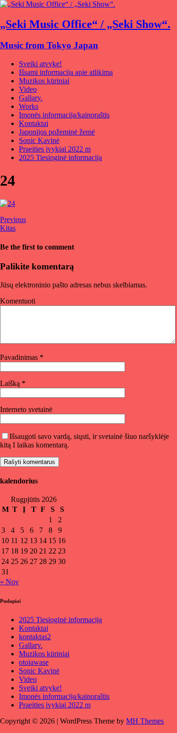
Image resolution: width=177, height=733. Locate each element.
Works (28, 106)
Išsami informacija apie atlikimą (66, 72)
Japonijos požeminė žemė (57, 132)
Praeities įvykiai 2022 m (55, 149)
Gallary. (30, 98)
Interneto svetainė (26, 409)
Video (28, 89)
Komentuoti (17, 301)
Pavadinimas (20, 357)
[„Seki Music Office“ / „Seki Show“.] (57, 4)
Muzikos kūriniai (44, 81)
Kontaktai (33, 123)
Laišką (11, 383)
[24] (7, 203)
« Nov (9, 582)
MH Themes (145, 721)
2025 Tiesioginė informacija (60, 157)
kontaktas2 (35, 637)
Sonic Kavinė (39, 140)
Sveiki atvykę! (40, 64)
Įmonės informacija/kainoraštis (64, 115)
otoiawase (34, 662)
